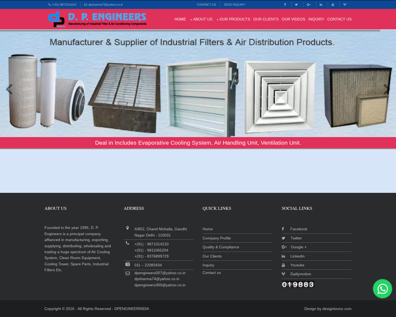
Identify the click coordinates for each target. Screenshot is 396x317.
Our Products (235, 19)
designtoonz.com (337, 308)
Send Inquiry (234, 4)
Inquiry (316, 19)
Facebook (295, 229)
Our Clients (266, 19)
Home (180, 19)
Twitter (293, 238)
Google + (297, 247)
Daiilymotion (298, 274)
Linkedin (295, 256)
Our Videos (293, 19)
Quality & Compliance (221, 247)
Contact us (212, 272)
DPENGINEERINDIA (131, 308)
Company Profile (217, 238)
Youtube (294, 265)
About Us (202, 19)
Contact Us (206, 4)
